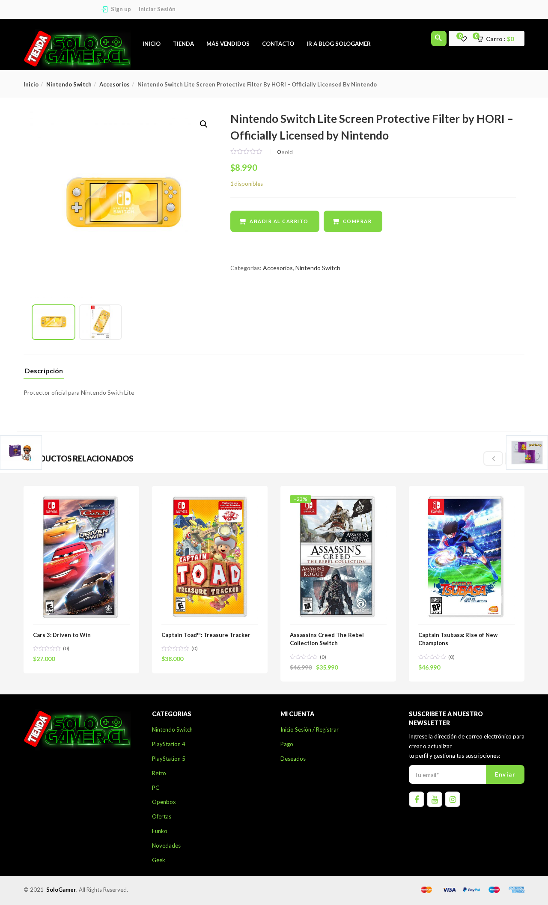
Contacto (278, 43)
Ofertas (161, 816)
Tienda (183, 43)
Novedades (166, 845)
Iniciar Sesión (157, 9)
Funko (159, 831)
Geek (158, 860)
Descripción (44, 371)
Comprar (357, 221)
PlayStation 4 (168, 744)
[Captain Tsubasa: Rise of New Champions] (466, 500)
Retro (159, 773)
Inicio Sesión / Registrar (309, 729)
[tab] (44, 373)
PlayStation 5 (168, 758)
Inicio (152, 43)
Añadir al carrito (279, 221)
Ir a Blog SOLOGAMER (339, 43)
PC (155, 787)
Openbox (164, 801)
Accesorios (114, 84)
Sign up (121, 9)
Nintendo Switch (69, 84)
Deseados (293, 758)
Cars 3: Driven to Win (62, 634)
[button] (498, 39)
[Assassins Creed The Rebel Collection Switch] (338, 502)
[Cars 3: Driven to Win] (81, 500)
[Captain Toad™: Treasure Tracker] (209, 500)
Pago (286, 744)
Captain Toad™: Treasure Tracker (205, 634)
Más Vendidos (228, 43)
